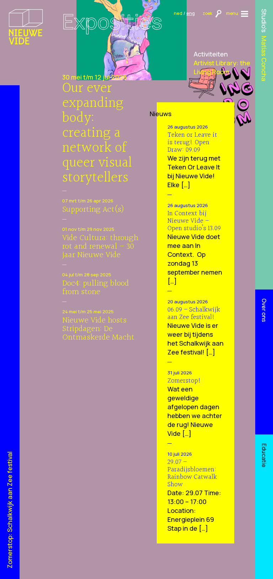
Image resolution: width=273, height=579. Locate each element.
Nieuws (160, 113)
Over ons (264, 310)
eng (190, 13)
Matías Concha (264, 58)
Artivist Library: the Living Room (222, 67)
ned (178, 13)
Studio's (264, 20)
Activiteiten (211, 54)
